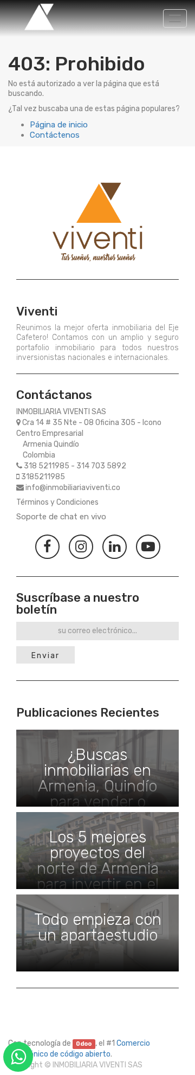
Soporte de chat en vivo (61, 517)
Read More (97, 768)
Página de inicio (59, 125)
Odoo (84, 1043)
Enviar (45, 655)
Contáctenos (55, 135)
